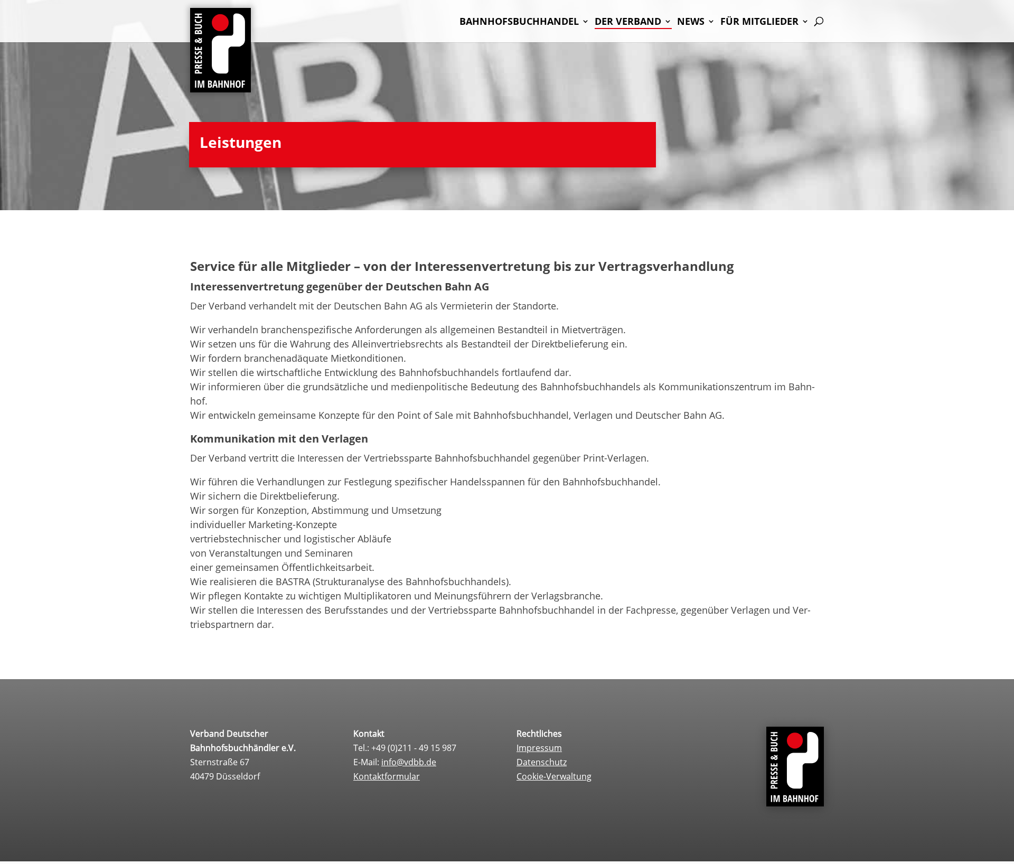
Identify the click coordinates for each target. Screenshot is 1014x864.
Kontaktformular (386, 776)
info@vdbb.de (408, 762)
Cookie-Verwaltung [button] (554, 776)
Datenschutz (542, 762)
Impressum (539, 748)
